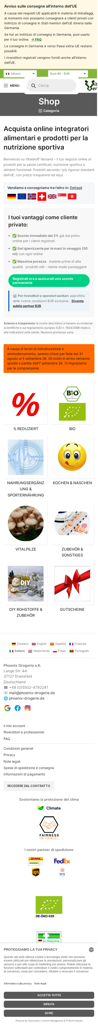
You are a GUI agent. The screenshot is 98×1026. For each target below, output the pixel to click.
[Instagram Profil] (27, 716)
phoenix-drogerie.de (26, 706)
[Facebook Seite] (17, 716)
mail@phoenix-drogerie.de (32, 701)
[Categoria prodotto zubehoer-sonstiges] (70, 540)
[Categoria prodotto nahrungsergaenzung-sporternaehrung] (25, 477)
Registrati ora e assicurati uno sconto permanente (43, 286)
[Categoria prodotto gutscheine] (70, 597)
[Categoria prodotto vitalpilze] (25, 537)
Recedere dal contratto (28, 794)
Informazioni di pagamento (24, 783)
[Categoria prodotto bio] (70, 417)
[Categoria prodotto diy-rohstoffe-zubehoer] (25, 599)
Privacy (9, 763)
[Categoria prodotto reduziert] (25, 417)
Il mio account (14, 734)
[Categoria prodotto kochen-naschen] (70, 474)
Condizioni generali (18, 757)
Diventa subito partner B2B (50, 311)
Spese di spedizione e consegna (29, 776)
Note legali (12, 770)
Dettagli (76, 188)
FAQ (7, 747)
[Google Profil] (7, 716)
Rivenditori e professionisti (24, 741)
